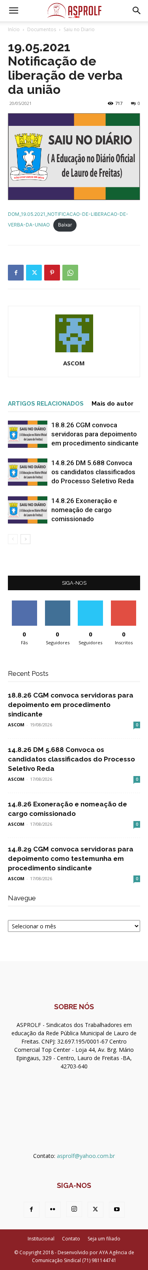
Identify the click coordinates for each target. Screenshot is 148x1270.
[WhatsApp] (70, 273)
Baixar (65, 225)
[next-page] (25, 539)
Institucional (41, 1238)
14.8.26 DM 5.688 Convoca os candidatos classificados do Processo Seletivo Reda (93, 472)
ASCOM (74, 363)
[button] (13, 10)
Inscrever (123, 603)
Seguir (57, 603)
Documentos (41, 29)
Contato (71, 1238)
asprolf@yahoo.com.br (86, 1156)
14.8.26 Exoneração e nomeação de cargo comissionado (84, 510)
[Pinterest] (52, 273)
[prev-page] (13, 539)
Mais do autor (112, 403)
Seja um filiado (104, 1238)
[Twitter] (34, 273)
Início (14, 29)
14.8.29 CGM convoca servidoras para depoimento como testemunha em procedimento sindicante (70, 858)
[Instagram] (74, 1209)
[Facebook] (16, 273)
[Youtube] (117, 1210)
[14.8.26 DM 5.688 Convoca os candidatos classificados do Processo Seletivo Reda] (27, 472)
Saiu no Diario (79, 29)
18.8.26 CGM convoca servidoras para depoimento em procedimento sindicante (95, 434)
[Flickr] (53, 1210)
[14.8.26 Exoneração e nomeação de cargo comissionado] (27, 510)
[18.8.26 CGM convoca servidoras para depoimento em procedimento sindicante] (27, 434)
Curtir (24, 603)
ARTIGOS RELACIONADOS (46, 403)
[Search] (137, 10)
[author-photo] (74, 352)
